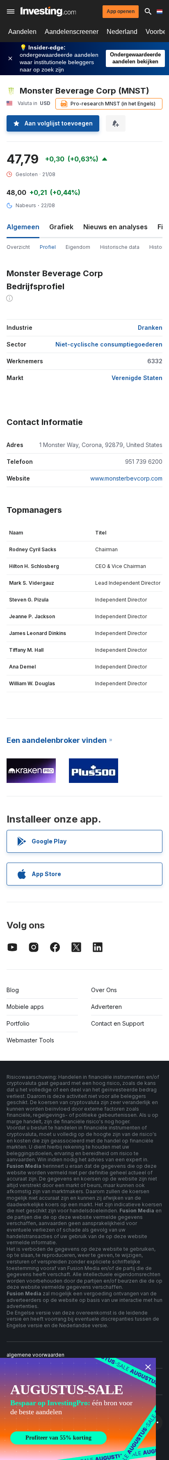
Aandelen (22, 31)
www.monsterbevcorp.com (126, 478)
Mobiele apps (25, 1006)
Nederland (122, 31)
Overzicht (18, 247)
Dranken (150, 327)
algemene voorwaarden (35, 1355)
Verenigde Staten (137, 377)
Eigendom (78, 247)
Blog (13, 989)
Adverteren (106, 1006)
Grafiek (61, 227)
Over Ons (104, 989)
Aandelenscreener (71, 31)
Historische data (119, 247)
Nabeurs (26, 205)
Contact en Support (117, 1023)
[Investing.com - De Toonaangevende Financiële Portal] (48, 11)
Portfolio (18, 1023)
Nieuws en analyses (115, 227)
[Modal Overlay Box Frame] (78, 1409)
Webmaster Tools (30, 1040)
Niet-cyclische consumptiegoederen (108, 344)
